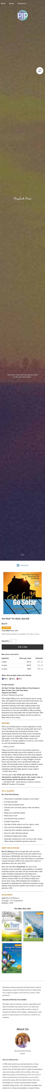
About (11, 4)
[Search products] (40, 71)
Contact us (21, 4)
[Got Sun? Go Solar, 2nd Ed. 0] (22, 593)
